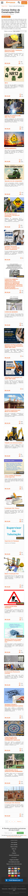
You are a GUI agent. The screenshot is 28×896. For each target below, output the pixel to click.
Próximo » (19, 821)
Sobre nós (14, 848)
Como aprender (14, 844)
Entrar (24, 2)
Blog (14, 851)
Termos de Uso (4, 888)
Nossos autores (14, 846)
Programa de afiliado (14, 859)
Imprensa (14, 853)
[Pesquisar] (19, 2)
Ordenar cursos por (8, 31)
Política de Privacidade (16, 836)
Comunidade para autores (14, 862)
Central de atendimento (14, 855)
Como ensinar (14, 842)
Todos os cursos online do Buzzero (14, 864)
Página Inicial (4, 6)
